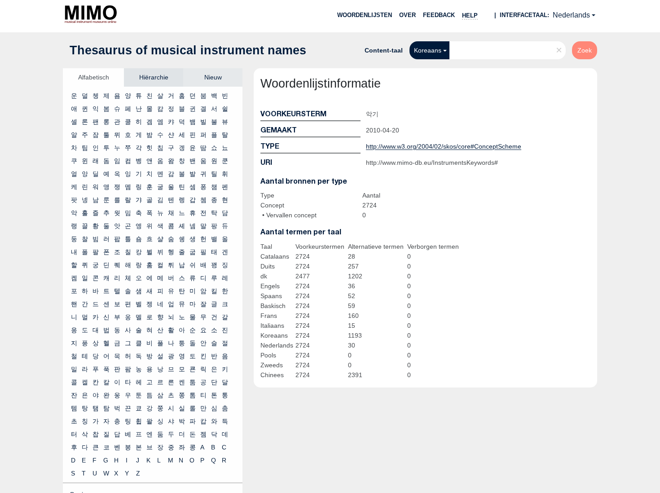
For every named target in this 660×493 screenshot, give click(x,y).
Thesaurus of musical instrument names (188, 50)
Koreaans (427, 50)
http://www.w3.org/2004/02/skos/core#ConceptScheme (443, 146)
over (407, 15)
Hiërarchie (153, 77)
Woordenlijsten (364, 15)
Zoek (584, 50)
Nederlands (571, 15)
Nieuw (213, 77)
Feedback (439, 15)
